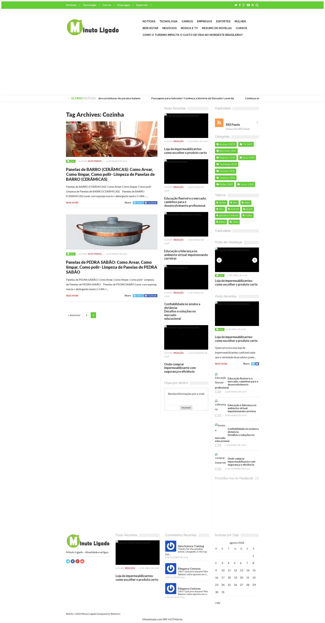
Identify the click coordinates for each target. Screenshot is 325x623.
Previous (219, 260)
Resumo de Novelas (217, 28)
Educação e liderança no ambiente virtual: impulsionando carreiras (186, 254)
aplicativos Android (228, 215)
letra (221, 209)
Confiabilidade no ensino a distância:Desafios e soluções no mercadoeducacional (182, 311)
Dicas (245, 157)
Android (235, 209)
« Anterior (74, 315)
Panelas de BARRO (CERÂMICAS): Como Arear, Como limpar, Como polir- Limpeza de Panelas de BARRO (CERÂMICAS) (110, 174)
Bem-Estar (150, 28)
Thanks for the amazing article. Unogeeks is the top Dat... (186, 551)
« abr (218, 602)
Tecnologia (89, 4)
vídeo (247, 202)
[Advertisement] (162, 66)
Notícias (71, 4)
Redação (179, 141)
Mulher (240, 21)
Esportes (142, 4)
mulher (248, 215)
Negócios (169, 28)
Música (222, 202)
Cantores (224, 177)
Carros (106, 4)
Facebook (152, 202)
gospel (249, 209)
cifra (235, 202)
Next (254, 260)
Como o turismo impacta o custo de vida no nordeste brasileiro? (193, 35)
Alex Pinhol (95, 161)
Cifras (235, 221)
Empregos (123, 4)
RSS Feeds (233, 124)
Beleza (222, 221)
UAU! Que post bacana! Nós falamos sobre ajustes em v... (193, 572)
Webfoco (115, 613)
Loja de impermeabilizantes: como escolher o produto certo (185, 151)
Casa (72, 161)
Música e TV (189, 28)
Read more (72, 203)
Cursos (241, 28)
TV (244, 144)
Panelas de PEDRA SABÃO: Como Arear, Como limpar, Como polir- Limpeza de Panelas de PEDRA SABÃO (111, 267)
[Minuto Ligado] (93, 34)
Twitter (139, 202)
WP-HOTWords (172, 619)
